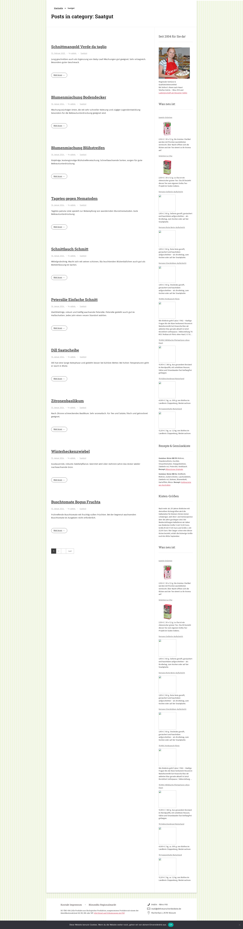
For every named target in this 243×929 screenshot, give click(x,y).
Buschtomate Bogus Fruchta (75, 501)
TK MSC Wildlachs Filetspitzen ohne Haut (174, 341)
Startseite (58, 8)
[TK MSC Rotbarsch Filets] (167, 310)
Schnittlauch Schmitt (69, 248)
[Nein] (239, 924)
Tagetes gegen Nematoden (74, 198)
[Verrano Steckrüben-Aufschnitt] (167, 274)
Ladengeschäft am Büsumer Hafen (173, 93)
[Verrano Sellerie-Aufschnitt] (167, 203)
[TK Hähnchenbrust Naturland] (167, 390)
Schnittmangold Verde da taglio (79, 46)
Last (70, 551)
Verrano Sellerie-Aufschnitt (171, 192)
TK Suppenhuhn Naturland (170, 409)
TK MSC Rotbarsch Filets (169, 299)
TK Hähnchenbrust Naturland (171, 379)
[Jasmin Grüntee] (167, 128)
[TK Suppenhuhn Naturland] (167, 420)
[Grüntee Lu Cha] (167, 167)
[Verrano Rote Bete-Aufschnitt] (167, 238)
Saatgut (84, 53)
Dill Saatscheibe (65, 350)
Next (63, 551)
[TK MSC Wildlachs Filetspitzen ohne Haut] (167, 354)
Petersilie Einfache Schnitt (74, 299)
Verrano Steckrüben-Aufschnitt (172, 263)
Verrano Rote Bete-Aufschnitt (172, 227)
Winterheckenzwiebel (70, 451)
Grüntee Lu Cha (165, 156)
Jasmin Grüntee (165, 117)
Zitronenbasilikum (67, 400)
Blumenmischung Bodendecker (78, 97)
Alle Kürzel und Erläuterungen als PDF (109, 913)
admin (74, 53)
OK (170, 925)
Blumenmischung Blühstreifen (78, 147)
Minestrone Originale (174, 469)
